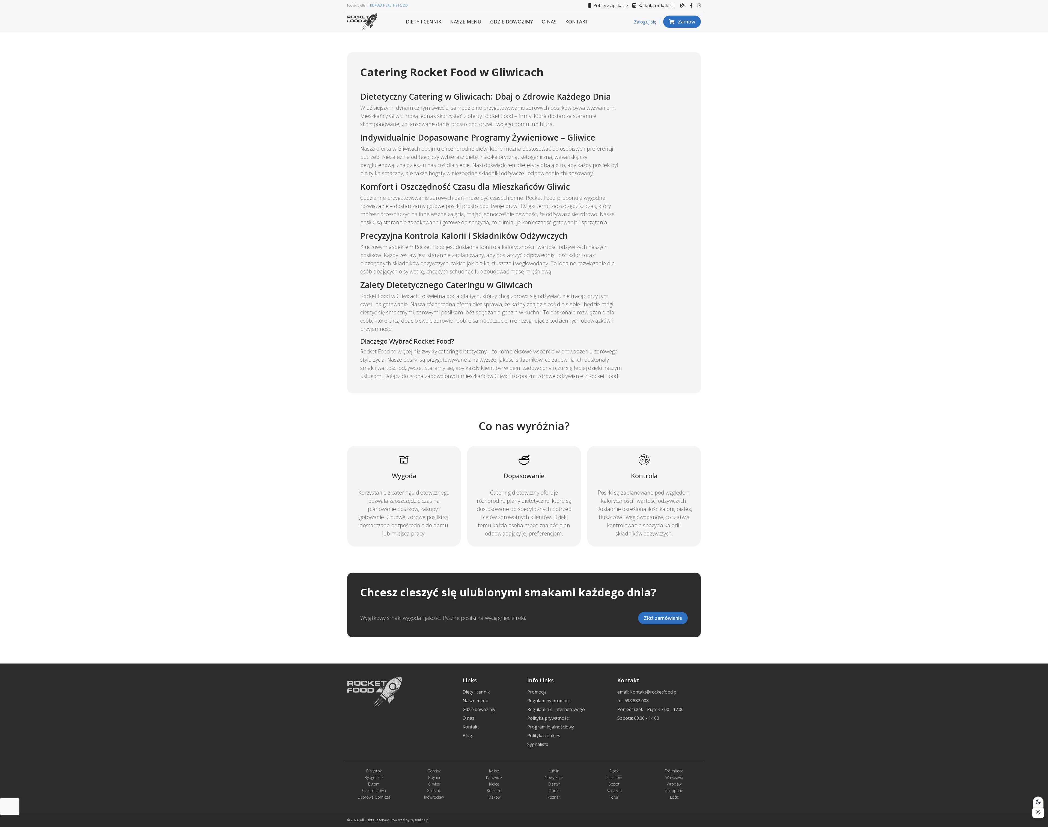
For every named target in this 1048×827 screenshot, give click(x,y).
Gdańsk (434, 771)
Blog (467, 736)
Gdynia (434, 777)
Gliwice (434, 784)
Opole (554, 790)
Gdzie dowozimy (511, 21)
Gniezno (434, 790)
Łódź (674, 797)
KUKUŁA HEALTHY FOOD (389, 5)
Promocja (537, 692)
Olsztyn (554, 784)
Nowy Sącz (554, 777)
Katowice (494, 777)
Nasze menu (465, 21)
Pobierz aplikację (610, 5)
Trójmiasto (674, 771)
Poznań (554, 797)
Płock (614, 771)
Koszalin (494, 790)
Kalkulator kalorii (655, 5)
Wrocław (674, 784)
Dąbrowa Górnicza (374, 797)
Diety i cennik (423, 21)
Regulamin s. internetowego (556, 709)
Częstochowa (374, 790)
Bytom (374, 784)
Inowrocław (434, 797)
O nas (549, 21)
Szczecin (614, 790)
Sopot (614, 784)
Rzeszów (614, 777)
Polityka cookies (543, 736)
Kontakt (576, 21)
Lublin (554, 771)
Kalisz (494, 771)
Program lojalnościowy (550, 727)
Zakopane (674, 790)
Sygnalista (537, 744)
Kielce (494, 784)
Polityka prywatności (548, 718)
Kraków (494, 797)
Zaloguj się (645, 22)
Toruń (614, 797)
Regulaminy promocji (548, 701)
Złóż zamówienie (663, 618)
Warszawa (674, 777)
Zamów (686, 21)
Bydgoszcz (374, 777)
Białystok (374, 771)
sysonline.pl (420, 820)
